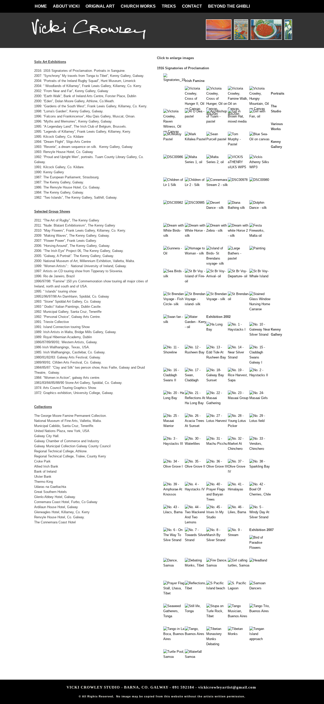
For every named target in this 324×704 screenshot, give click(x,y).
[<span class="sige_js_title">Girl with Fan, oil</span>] (260, 116)
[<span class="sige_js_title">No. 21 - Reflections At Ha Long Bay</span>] (195, 403)
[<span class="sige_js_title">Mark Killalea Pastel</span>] (195, 139)
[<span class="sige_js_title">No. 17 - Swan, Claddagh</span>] (195, 380)
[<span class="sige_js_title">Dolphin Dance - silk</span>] (260, 208)
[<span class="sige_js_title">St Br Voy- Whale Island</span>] (260, 276)
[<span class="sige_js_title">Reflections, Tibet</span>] (195, 588)
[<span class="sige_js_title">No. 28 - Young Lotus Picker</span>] (238, 426)
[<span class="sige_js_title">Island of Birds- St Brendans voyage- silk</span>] (217, 263)
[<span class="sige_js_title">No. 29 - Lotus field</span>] (260, 421)
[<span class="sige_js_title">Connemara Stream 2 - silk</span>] (217, 185)
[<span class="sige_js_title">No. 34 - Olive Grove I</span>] (174, 466)
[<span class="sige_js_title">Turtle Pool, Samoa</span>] (174, 657)
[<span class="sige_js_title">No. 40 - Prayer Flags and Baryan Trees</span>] (217, 499)
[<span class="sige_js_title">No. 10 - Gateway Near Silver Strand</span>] (260, 334)
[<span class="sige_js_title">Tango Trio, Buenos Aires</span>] (260, 611)
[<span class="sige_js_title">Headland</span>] (258, 560)
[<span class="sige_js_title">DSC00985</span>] (195, 202)
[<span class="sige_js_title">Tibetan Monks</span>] (238, 634)
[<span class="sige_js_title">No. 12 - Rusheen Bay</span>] (195, 352)
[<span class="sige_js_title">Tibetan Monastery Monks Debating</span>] (217, 644)
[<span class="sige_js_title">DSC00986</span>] (173, 157)
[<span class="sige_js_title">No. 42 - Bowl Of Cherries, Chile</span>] (260, 494)
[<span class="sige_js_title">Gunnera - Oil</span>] (174, 253)
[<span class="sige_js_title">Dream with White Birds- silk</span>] (174, 235)
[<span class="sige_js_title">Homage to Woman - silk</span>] (195, 253)
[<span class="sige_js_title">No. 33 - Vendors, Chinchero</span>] (260, 449)
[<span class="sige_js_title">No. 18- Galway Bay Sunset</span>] (217, 380)
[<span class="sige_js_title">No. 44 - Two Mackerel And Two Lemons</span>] (195, 522)
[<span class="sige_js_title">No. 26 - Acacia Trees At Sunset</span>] (195, 426)
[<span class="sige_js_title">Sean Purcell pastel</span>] (217, 139)
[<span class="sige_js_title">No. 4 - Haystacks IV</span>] (195, 489)
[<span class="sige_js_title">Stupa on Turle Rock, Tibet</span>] (217, 616)
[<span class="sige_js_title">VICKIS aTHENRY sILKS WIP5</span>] (238, 167)
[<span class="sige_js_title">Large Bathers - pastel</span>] (238, 258)
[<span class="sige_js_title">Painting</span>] (257, 248)
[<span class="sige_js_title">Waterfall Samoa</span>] (195, 657)
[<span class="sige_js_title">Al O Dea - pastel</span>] (195, 116)
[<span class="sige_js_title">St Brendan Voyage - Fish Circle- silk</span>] (174, 304)
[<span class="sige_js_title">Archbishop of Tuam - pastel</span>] (217, 121)
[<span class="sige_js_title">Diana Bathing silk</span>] (238, 208)
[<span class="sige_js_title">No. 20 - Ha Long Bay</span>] (174, 398)
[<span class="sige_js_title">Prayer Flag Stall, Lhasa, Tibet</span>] (174, 593)
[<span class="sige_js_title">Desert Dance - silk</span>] (217, 208)
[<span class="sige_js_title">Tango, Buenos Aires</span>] (195, 634)
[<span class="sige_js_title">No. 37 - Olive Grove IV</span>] (238, 471)
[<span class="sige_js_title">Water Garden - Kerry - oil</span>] (195, 327)
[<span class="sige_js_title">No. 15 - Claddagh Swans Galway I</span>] (260, 362)
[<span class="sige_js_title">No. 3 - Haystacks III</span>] (174, 443)
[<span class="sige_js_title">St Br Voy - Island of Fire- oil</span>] (195, 281)
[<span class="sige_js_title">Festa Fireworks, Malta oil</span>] (260, 235)
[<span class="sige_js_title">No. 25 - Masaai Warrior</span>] (174, 426)
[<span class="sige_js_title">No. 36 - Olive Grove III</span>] (217, 466)
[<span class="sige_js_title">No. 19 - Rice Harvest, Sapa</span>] (238, 380)
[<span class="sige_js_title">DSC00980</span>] (259, 180)
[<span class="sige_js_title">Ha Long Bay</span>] (217, 329)
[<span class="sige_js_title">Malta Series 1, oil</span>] (195, 162)
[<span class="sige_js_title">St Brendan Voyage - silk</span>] (217, 299)
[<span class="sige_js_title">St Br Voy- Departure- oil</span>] (238, 276)
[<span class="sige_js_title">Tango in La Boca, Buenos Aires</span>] (174, 639)
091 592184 (183, 687)
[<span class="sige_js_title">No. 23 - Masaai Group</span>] (238, 398)
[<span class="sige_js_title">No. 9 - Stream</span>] (238, 535)
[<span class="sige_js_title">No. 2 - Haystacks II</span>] (260, 375)
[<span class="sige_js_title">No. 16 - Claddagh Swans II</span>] (174, 380)
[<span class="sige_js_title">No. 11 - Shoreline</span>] (174, 352)
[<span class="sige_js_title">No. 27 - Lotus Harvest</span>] (217, 421)
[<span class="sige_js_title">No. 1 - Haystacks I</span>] (238, 329)
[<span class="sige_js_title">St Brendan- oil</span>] (238, 299)
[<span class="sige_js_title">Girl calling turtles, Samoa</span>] (238, 565)
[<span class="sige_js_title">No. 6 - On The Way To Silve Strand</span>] (174, 540)
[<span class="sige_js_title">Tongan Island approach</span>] (260, 639)
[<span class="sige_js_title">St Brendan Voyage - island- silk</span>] (195, 304)
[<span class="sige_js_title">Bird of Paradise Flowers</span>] (260, 548)
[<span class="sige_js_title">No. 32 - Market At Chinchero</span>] (238, 449)
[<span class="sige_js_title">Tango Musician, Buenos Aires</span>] (238, 616)
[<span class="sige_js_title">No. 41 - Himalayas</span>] (238, 489)
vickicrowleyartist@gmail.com (227, 687)
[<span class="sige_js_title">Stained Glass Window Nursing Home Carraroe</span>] (260, 309)
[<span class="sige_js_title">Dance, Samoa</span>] (174, 565)
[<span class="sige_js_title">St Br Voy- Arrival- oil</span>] (217, 276)
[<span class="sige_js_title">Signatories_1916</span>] (174, 80)
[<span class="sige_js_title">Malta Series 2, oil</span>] (217, 162)
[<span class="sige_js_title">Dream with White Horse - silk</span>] (195, 235)
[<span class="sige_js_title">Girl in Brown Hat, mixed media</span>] (238, 121)
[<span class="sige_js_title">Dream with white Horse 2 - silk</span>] (238, 235)
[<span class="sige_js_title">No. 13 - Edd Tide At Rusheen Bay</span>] (217, 357)
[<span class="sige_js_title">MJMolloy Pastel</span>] (174, 139)
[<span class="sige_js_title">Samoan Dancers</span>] (260, 588)
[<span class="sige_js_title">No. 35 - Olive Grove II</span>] (195, 466)
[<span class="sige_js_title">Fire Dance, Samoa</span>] (217, 565)
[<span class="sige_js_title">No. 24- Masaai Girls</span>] (260, 398)
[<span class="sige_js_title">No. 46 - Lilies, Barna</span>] (238, 512)
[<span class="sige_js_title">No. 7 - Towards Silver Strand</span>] (195, 540)
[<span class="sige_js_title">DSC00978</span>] (238, 180)
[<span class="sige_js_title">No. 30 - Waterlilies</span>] (195, 443)
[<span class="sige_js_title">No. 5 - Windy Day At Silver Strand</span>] (260, 517)
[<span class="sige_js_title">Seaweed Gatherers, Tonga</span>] (174, 616)
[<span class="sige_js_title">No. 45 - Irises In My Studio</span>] (217, 517)
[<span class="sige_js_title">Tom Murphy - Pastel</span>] (238, 144)
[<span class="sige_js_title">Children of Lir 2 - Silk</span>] (195, 185)
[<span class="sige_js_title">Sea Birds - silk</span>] (174, 276)
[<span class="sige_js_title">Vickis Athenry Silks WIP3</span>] (260, 167)
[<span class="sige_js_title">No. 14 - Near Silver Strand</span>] (238, 357)
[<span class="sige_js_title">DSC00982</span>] (173, 202)
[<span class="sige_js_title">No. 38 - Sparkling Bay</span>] (260, 466)
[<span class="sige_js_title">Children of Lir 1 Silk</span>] (174, 185)
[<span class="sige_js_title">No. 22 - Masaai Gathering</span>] (217, 403)
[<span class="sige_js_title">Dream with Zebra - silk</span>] (217, 230)
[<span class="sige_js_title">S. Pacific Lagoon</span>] (238, 588)
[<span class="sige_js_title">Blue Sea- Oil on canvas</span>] (260, 139)
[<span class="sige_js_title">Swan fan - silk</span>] (174, 322)
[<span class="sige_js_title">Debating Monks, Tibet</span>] (195, 565)
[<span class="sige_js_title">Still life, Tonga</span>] (195, 611)
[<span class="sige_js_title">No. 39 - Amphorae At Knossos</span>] (174, 494)
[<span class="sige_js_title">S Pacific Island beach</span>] (217, 588)
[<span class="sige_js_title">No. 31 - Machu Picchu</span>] (217, 443)
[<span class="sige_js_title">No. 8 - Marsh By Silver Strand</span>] (217, 540)
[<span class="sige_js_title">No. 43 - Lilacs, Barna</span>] (174, 512)
